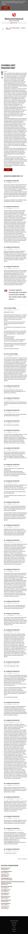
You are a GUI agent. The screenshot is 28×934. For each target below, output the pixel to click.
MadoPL (10, 432)
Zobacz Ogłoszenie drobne (6, 879)
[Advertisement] (14, 45)
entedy (9, 704)
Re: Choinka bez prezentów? (12, 247)
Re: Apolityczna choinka (11, 354)
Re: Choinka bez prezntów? (11, 180)
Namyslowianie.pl (14, 18)
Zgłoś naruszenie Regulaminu (22, 858)
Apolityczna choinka (10, 308)
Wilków (14, 931)
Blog (8, 169)
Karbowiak (5, 71)
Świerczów (14, 929)
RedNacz (10, 182)
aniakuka (10, 673)
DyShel (10, 309)
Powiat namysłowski (14, 920)
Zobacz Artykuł (4, 884)
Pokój (14, 927)
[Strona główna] (14, 14)
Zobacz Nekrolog (4, 869)
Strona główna (3, 29)
